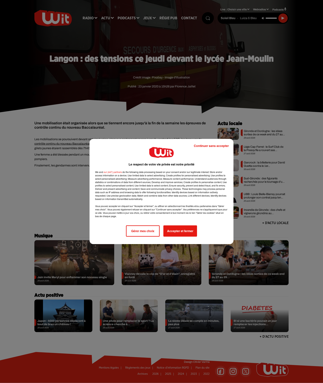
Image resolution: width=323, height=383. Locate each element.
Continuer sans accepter (211, 146)
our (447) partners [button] (113, 172)
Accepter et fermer (180, 231)
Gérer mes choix (142, 231)
